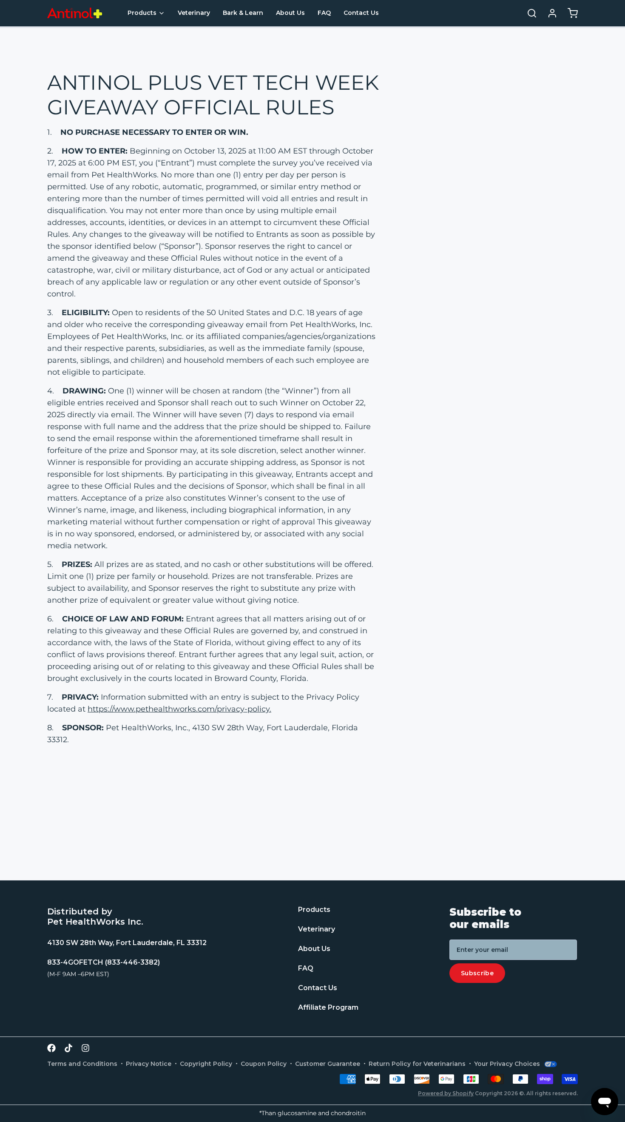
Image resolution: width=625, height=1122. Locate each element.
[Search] (528, 13)
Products (142, 13)
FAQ (324, 13)
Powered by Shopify (446, 1093)
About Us (290, 13)
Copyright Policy (206, 1064)
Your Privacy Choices (507, 1064)
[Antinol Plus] (74, 13)
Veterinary (194, 13)
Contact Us (361, 13)
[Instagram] (85, 1048)
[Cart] (569, 13)
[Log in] (548, 13)
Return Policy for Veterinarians (417, 1064)
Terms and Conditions (82, 1064)
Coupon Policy (264, 1064)
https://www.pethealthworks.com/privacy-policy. (179, 709)
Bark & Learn (243, 13)
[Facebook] (51, 1048)
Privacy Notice (148, 1064)
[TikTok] (68, 1048)
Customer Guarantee (327, 1064)
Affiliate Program (328, 1007)
